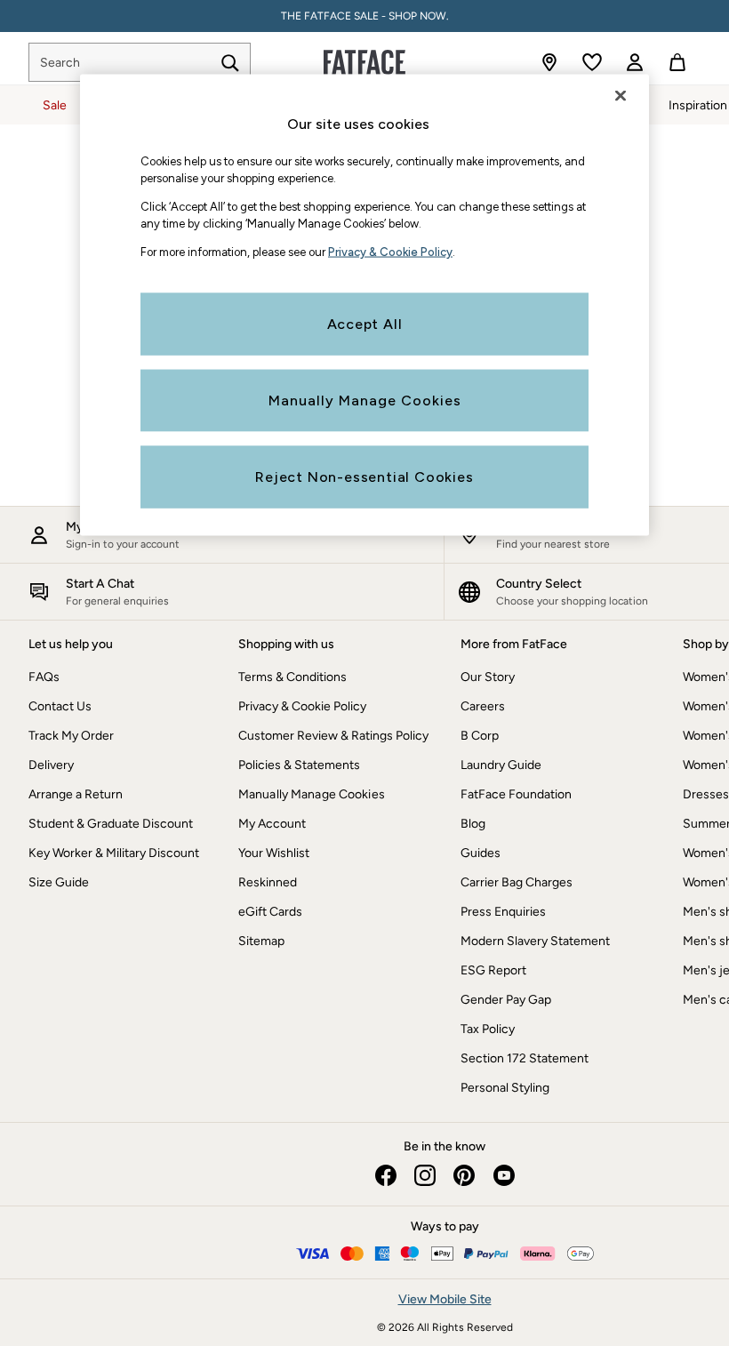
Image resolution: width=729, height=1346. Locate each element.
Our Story (488, 677)
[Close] (620, 96)
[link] (634, 62)
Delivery (51, 765)
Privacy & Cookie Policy (302, 706)
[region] (364, 305)
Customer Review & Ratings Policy (333, 735)
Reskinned (267, 882)
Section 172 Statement (525, 1058)
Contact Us (60, 706)
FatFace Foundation (516, 794)
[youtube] (503, 1175)
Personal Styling (505, 1087)
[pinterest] (464, 1175)
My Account (272, 823)
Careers (483, 706)
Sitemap (261, 941)
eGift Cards (270, 911)
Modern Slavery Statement (535, 941)
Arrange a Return (75, 794)
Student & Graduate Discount (110, 823)
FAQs (44, 677)
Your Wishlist (273, 853)
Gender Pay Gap (506, 999)
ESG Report (493, 970)
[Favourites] (592, 62)
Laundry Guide (501, 765)
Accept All (365, 324)
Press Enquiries (503, 911)
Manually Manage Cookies (311, 794)
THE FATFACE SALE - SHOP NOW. (365, 16)
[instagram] (425, 1175)
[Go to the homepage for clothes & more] (364, 62)
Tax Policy (488, 1029)
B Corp (480, 735)
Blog (473, 823)
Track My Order (71, 735)
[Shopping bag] (677, 62)
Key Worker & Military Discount (113, 853)
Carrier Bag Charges (517, 882)
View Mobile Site (445, 1299)
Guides (481, 853)
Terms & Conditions (292, 677)
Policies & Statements (299, 765)
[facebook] (385, 1175)
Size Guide (58, 882)
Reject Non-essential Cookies (364, 477)
